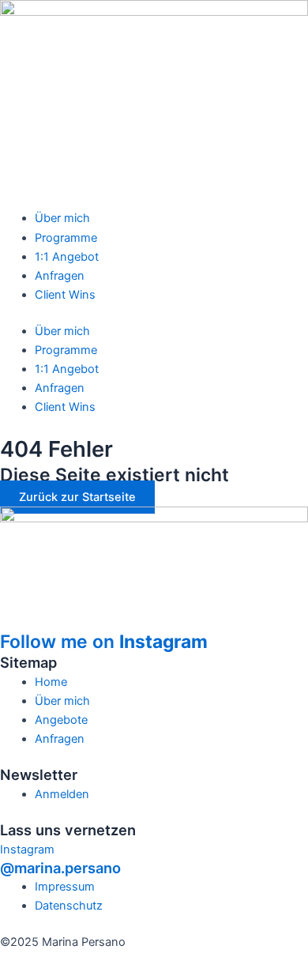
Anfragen (60, 276)
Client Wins (65, 295)
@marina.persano (60, 867)
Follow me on (104, 642)
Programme (66, 238)
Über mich (62, 218)
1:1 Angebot (67, 257)
